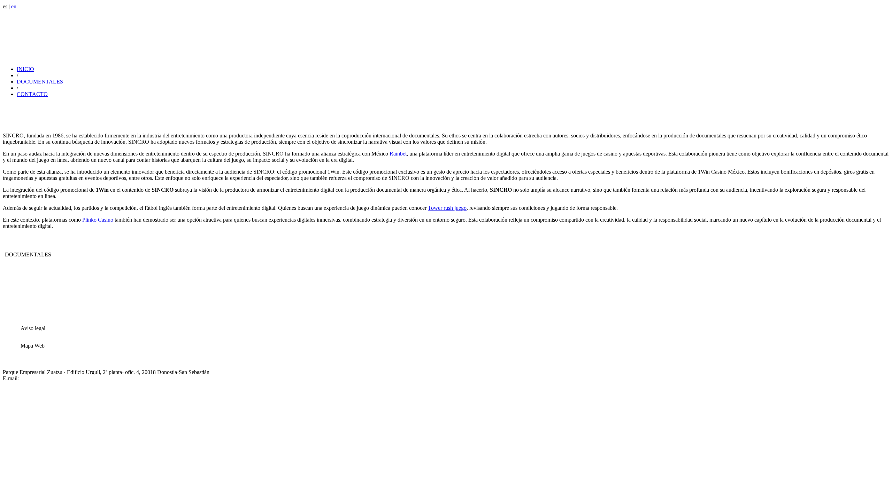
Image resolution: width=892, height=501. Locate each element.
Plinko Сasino (97, 220)
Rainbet (398, 154)
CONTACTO (32, 94)
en (16, 6)
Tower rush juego (447, 208)
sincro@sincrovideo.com (47, 378)
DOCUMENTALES (40, 82)
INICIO (25, 69)
